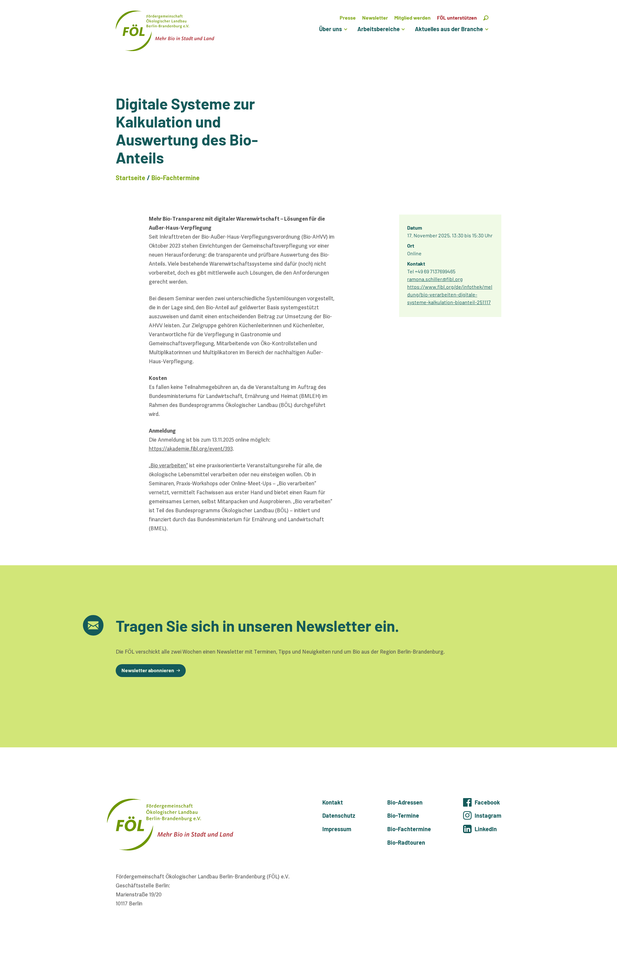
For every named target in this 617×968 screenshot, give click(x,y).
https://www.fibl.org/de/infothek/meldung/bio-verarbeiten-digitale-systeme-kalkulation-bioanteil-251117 (449, 294)
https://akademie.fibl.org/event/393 (191, 448)
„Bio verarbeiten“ (168, 465)
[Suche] (485, 17)
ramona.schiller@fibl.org (435, 279)
